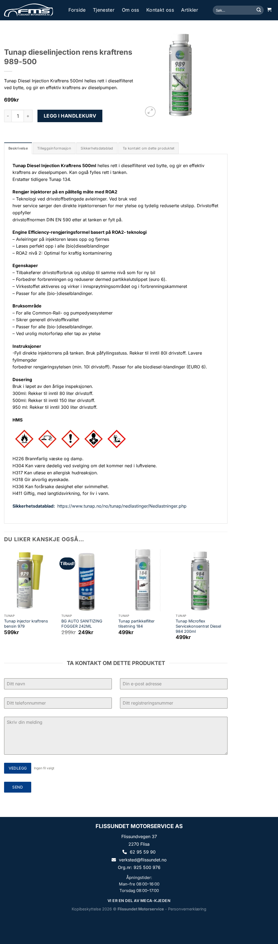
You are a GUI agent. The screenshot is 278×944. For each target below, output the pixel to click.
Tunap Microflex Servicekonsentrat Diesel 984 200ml (198, 626)
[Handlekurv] (269, 10)
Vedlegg (18, 768)
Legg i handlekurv (70, 116)
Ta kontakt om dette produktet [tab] (148, 148)
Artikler (189, 10)
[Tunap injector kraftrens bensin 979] (30, 580)
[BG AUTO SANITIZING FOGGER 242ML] (87, 580)
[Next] (227, 599)
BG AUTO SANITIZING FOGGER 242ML (81, 623)
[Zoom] (150, 111)
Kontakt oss (160, 10)
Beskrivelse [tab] (18, 148)
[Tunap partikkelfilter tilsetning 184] (144, 580)
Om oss (130, 10)
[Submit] (258, 10)
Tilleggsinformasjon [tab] (54, 148)
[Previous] (4, 599)
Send (17, 787)
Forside (77, 10)
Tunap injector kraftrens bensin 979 (26, 623)
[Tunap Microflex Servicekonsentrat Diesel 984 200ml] (202, 580)
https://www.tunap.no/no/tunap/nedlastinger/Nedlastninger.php (122, 506)
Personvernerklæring (187, 909)
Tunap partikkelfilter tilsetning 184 (136, 623)
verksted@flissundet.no (143, 859)
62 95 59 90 (143, 852)
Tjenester (104, 10)
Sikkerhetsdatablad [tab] (97, 148)
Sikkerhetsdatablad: (34, 506)
